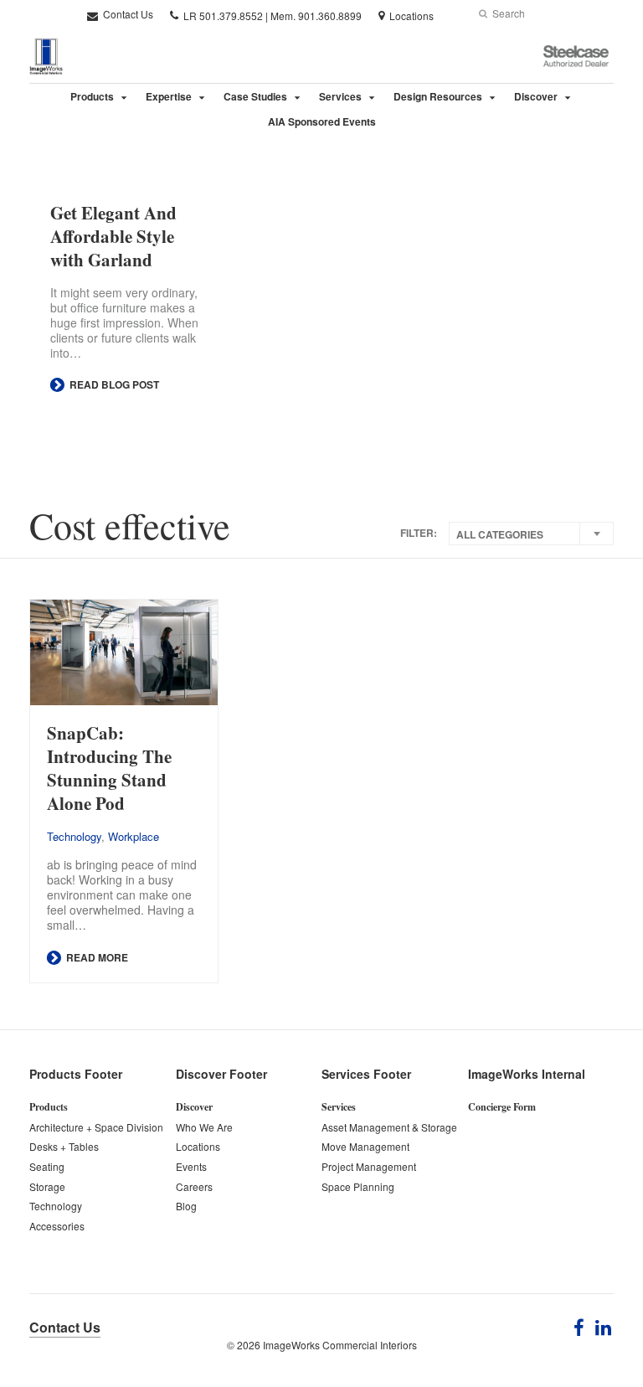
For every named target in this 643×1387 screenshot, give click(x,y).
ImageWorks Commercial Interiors (340, 1345)
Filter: (418, 533)
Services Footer (366, 1073)
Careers (194, 1186)
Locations (198, 1146)
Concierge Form (502, 1107)
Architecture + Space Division (96, 1127)
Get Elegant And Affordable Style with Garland (113, 236)
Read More (96, 957)
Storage (47, 1186)
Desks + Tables (64, 1146)
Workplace (133, 836)
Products (92, 96)
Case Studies (255, 96)
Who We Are (204, 1127)
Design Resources (438, 96)
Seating (46, 1166)
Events (191, 1166)
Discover (536, 96)
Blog (186, 1206)
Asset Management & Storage (389, 1127)
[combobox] (531, 533)
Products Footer (75, 1073)
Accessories (57, 1226)
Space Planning (358, 1186)
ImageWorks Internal (526, 1073)
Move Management (365, 1146)
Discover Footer (221, 1073)
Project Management (369, 1166)
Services (340, 96)
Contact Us (126, 14)
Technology (74, 836)
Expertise (169, 96)
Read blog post (113, 384)
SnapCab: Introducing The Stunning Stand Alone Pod (109, 768)
